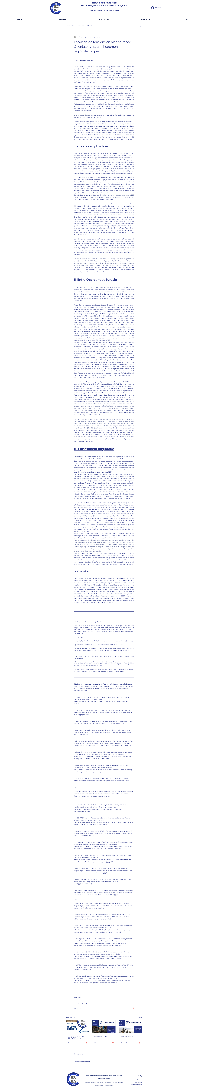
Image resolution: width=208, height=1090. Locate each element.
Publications (90, 25)
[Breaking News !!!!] (130, 1026)
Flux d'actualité (70, 25)
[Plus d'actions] (133, 37)
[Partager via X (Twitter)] (78, 1003)
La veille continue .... (101, 1036)
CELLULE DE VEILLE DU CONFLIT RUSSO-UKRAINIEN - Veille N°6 (76, 1037)
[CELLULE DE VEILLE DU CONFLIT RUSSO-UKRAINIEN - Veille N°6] (77, 1026)
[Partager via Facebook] (74, 1003)
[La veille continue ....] (104, 1026)
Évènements (80, 25)
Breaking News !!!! (127, 1036)
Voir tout (140, 1017)
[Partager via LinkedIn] (82, 1003)
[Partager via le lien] (86, 1003)
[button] (140, 26)
